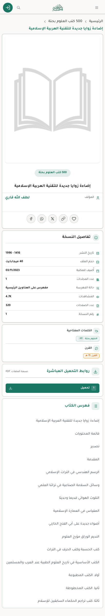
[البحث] (18, 7)
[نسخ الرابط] (63, 218)
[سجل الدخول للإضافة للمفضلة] (74, 218)
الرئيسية (96, 22)
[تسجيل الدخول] (8, 8)
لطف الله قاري (17, 198)
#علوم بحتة (88, 338)
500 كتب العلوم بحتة (65, 22)
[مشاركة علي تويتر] (52, 218)
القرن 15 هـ (91, 355)
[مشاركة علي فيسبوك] (31, 218)
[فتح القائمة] (96, 7)
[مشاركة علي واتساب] (41, 218)
